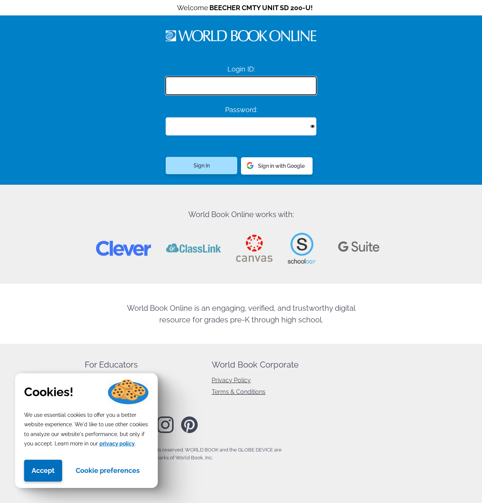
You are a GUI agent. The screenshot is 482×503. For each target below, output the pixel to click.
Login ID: (241, 69)
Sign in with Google (281, 166)
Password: (241, 110)
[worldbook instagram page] (165, 431)
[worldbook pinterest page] (189, 432)
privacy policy (117, 444)
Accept (43, 470)
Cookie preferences (108, 470)
